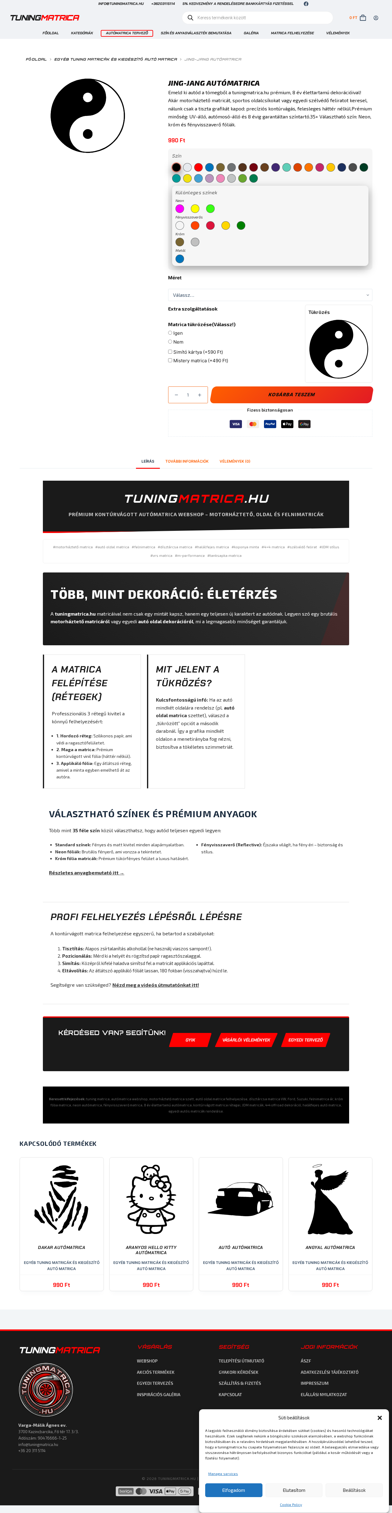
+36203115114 (163, 3)
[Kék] (209, 167)
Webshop (147, 1360)
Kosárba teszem (291, 394)
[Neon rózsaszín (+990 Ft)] (179, 208)
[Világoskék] (198, 178)
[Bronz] (264, 167)
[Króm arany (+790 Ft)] (179, 242)
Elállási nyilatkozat (324, 1394)
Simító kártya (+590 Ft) (197, 352)
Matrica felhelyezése (292, 33)
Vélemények (338, 33)
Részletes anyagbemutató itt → (86, 872)
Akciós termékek (156, 1372)
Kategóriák (82, 33)
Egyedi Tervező (305, 1040)
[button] (380, 1418)
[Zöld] (253, 178)
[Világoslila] (209, 178)
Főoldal (51, 33)
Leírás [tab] (147, 461)
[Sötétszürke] (353, 167)
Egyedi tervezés (155, 1383)
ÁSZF (306, 1360)
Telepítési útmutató (241, 1360)
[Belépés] (376, 18)
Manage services (223, 1473)
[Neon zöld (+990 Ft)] (210, 208)
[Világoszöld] (242, 178)
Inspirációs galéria (158, 1394)
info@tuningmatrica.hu (121, 3)
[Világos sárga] (187, 178)
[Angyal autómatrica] (330, 1199)
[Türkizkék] (176, 178)
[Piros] (198, 167)
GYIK (190, 1040)
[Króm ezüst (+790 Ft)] (195, 242)
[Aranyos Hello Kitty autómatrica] (151, 1199)
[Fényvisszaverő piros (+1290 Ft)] (210, 225)
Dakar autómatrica (61, 1247)
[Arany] (220, 167)
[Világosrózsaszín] (220, 178)
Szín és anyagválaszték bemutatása (196, 33)
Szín (177, 156)
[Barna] (242, 167)
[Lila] (275, 167)
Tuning (43, 17)
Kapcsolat (230, 1394)
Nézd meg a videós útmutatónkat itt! (155, 985)
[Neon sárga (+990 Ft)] (195, 208)
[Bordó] (253, 167)
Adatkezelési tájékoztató (330, 1372)
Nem (177, 342)
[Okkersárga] (308, 167)
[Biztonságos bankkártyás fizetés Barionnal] (155, 1491)
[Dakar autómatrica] (61, 1199)
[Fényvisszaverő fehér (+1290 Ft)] (179, 225)
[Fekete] (176, 167)
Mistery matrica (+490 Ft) (200, 360)
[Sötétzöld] (364, 167)
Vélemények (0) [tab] (235, 461)
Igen (177, 333)
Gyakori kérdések (238, 1372)
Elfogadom (233, 1490)
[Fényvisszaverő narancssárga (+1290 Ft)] (195, 225)
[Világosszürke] (231, 178)
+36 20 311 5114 (32, 1450)
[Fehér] (187, 167)
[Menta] (286, 167)
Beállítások (354, 1490)
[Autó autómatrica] (241, 1199)
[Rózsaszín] (319, 167)
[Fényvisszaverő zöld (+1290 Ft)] (241, 225)
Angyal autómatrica (330, 1247)
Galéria (251, 33)
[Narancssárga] (297, 167)
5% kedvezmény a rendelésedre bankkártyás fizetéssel (238, 3)
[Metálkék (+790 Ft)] (179, 259)
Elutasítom (294, 1490)
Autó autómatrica (241, 1247)
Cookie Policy (291, 1505)
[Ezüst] (231, 167)
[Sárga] (330, 167)
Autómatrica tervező (127, 33)
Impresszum (315, 1383)
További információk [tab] (187, 461)
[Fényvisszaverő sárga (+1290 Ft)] (225, 225)
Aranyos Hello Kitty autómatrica (151, 1250)
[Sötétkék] (341, 167)
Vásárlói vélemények (246, 1040)
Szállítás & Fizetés (240, 1383)
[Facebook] (306, 4)
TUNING (58, 1350)
